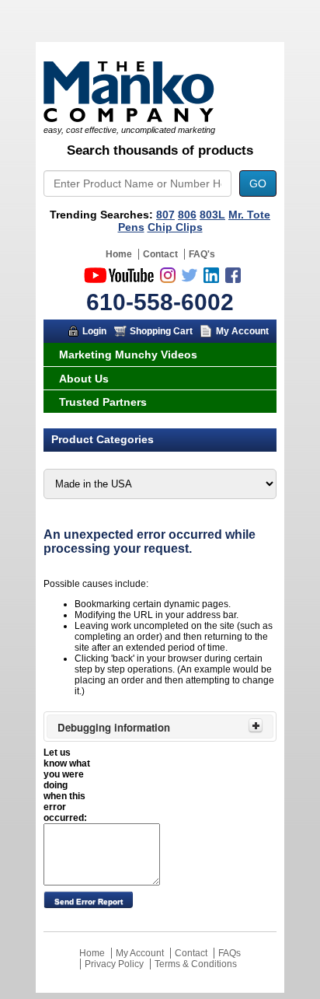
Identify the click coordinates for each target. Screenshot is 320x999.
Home (119, 254)
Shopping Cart (161, 331)
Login (94, 331)
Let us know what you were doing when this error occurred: (66, 785)
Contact (160, 254)
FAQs (229, 953)
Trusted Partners (103, 402)
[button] (88, 899)
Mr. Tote (249, 214)
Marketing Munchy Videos (128, 354)
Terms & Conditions (196, 964)
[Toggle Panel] (256, 725)
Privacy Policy (114, 964)
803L (212, 214)
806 (187, 214)
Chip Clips (175, 227)
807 (165, 214)
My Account (242, 331)
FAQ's (202, 254)
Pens (131, 227)
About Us (84, 378)
